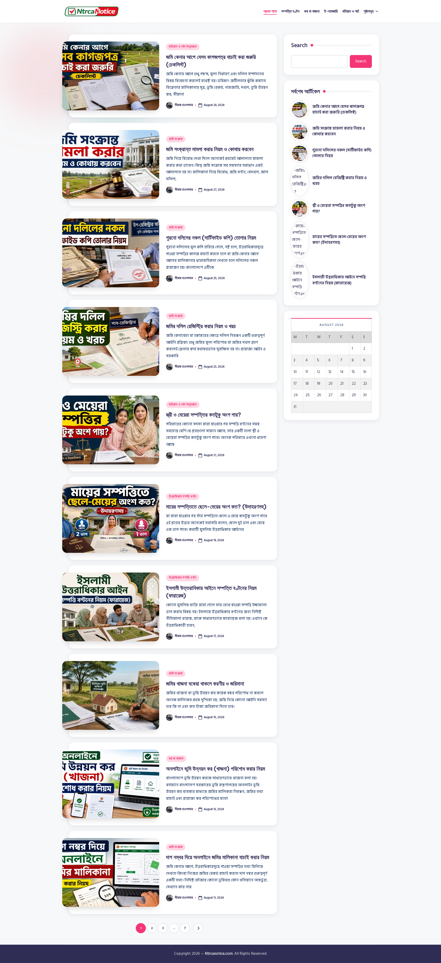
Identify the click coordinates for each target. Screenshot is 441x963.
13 (329, 372)
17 (295, 383)
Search (299, 45)
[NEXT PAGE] (198, 928)
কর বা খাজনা (176, 758)
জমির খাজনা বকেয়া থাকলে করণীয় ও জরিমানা (205, 683)
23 (365, 383)
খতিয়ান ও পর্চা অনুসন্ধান (183, 46)
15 (353, 372)
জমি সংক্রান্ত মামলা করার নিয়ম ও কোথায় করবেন (210, 149)
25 (307, 395)
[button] (198, 928)
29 (354, 395)
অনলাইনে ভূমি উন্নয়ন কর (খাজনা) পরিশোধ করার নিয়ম (215, 768)
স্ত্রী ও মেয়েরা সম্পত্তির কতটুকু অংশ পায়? (203, 414)
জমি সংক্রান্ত (176, 139)
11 (306, 372)
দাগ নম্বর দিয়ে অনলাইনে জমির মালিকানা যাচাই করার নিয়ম (217, 857)
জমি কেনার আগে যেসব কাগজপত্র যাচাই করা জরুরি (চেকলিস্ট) (338, 109)
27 (330, 395)
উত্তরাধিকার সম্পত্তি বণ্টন (182, 496)
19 (318, 383)
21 (341, 383)
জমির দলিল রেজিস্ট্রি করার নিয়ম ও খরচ (201, 326)
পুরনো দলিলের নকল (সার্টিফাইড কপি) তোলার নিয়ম (211, 237)
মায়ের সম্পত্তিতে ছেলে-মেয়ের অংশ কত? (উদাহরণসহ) (216, 506)
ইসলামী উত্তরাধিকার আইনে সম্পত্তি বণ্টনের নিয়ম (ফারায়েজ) (339, 280)
